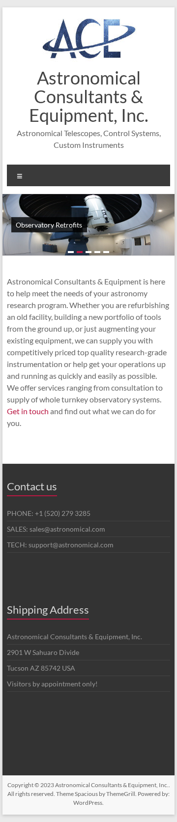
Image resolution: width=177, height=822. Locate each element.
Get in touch (28, 411)
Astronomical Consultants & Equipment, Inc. (88, 96)
